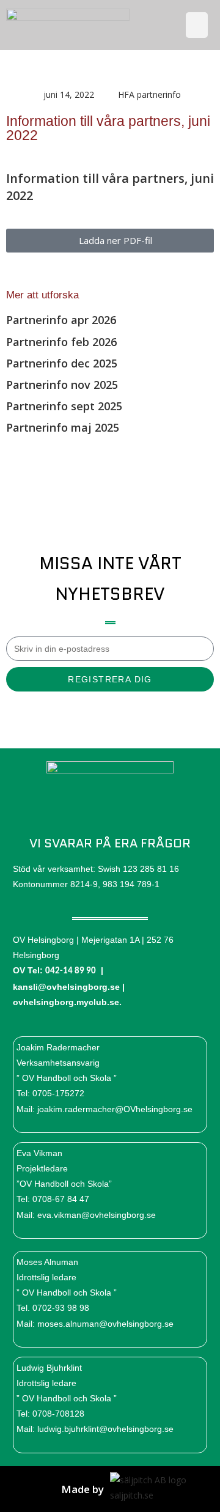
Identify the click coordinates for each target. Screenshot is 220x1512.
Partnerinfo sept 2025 (64, 406)
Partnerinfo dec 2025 (61, 363)
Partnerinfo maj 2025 (62, 427)
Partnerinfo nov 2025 (62, 384)
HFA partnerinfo (149, 94)
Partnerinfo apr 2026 (61, 319)
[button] (197, 25)
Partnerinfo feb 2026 (61, 341)
